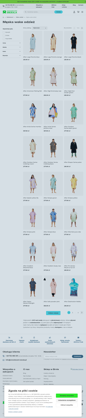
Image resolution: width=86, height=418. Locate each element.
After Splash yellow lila (30, 198)
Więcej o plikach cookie (15, 411)
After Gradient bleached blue (28, 266)
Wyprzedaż (8, 38)
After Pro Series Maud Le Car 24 (69, 266)
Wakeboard (10, 17)
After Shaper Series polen (73, 162)
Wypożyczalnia (48, 381)
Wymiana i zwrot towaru (10, 381)
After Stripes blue (50, 232)
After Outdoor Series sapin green (70, 127)
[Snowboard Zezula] (10, 12)
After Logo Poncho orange (53, 57)
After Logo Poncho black (72, 57)
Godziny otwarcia (49, 373)
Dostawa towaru (7, 375)
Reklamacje (6, 384)
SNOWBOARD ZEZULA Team (31, 378)
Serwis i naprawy (49, 384)
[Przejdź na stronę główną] (3, 17)
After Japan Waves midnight (28, 302)
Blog (74, 5)
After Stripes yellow (70, 198)
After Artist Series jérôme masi (50, 127)
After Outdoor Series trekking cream (30, 163)
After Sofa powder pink (52, 301)
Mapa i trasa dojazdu (50, 376)
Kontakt (80, 5)
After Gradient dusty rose (52, 266)
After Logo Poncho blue (31, 57)
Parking (46, 378)
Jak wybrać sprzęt (28, 381)
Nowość (7, 32)
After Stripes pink (29, 232)
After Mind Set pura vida (72, 232)
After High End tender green (69, 91)
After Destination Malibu (72, 301)
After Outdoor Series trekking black (51, 163)
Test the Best (27, 376)
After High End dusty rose (52, 91)
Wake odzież (19, 17)
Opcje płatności (7, 378)
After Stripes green (50, 198)
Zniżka (7, 35)
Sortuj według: (27, 28)
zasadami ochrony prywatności (70, 359)
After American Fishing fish (32, 91)
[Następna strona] (82, 28)
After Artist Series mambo (32, 126)
